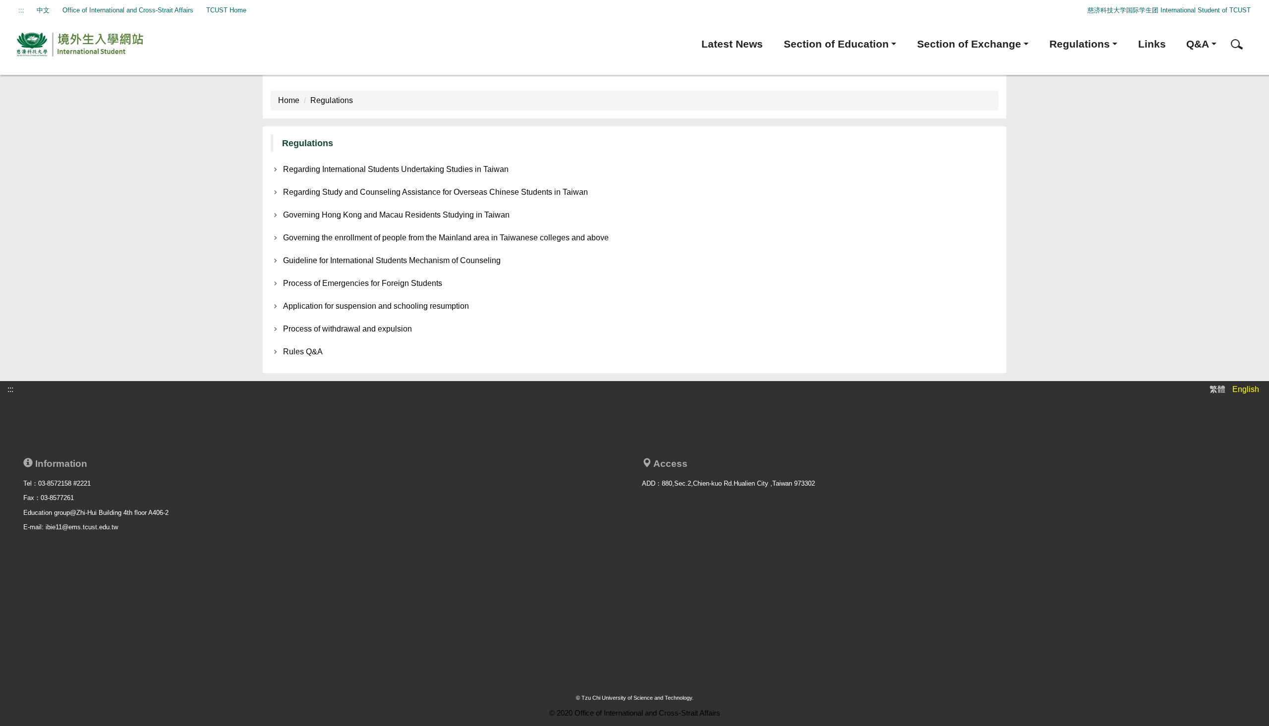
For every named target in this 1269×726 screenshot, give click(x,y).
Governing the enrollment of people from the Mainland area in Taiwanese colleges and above (446, 237)
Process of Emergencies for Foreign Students (362, 283)
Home (288, 100)
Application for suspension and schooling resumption (376, 306)
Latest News (732, 44)
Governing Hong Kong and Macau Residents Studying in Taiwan (396, 215)
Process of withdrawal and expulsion (347, 329)
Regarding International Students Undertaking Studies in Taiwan (396, 169)
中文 (43, 10)
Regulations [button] (1079, 44)
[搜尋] (1237, 44)
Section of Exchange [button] (969, 44)
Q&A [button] (1197, 44)
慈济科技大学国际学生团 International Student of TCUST (1169, 10)
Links (1152, 44)
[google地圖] (890, 567)
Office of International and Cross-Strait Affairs (127, 10)
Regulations (331, 100)
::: (21, 10)
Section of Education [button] (836, 44)
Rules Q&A (303, 351)
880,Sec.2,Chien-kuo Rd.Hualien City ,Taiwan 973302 (738, 483)
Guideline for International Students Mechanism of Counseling (392, 260)
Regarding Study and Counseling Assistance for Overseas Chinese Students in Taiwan (435, 192)
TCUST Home (226, 10)
